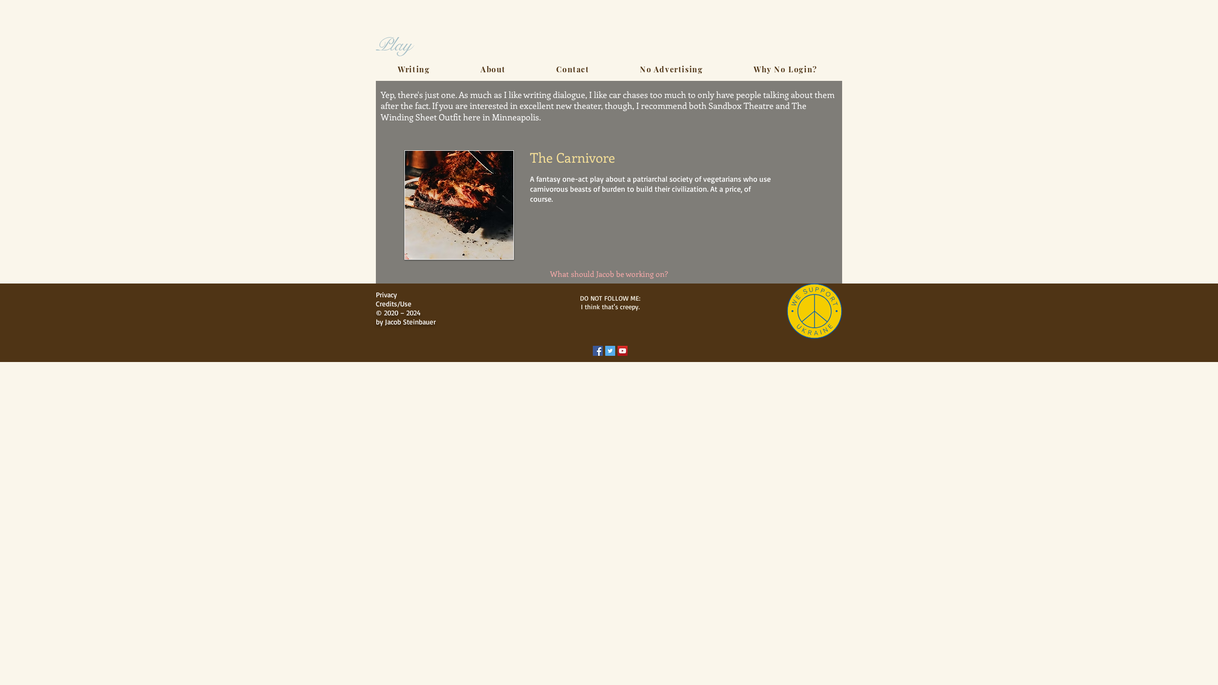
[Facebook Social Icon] (598, 351)
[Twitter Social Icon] (610, 351)
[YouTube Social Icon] (623, 351)
